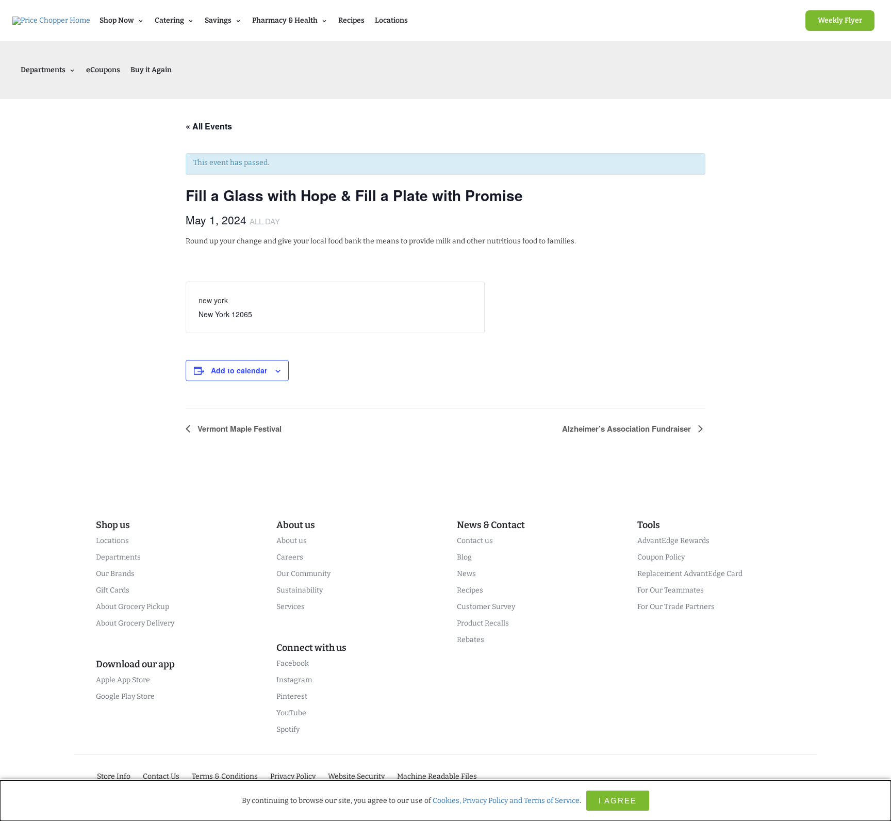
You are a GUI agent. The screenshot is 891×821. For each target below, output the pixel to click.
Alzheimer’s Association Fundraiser (627, 428)
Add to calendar (239, 370)
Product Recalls (483, 623)
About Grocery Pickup (132, 606)
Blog (464, 557)
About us (291, 540)
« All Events (209, 126)
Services (290, 606)
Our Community (303, 573)
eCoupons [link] (103, 69)
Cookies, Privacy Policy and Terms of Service (506, 800)
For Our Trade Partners (676, 606)
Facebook (292, 663)
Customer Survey (486, 606)
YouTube (291, 713)
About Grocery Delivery (135, 623)
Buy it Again (151, 69)
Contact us (475, 540)
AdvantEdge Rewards (673, 540)
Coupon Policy (661, 557)
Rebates (470, 639)
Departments (118, 557)
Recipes (351, 20)
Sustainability (299, 590)
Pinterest (291, 696)
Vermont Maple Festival (238, 428)
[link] (839, 20)
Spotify (288, 729)
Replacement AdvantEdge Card (689, 573)
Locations (391, 20)
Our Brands (115, 573)
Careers (289, 557)
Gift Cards (112, 590)
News (466, 573)
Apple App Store (123, 680)
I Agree (618, 800)
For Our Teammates (670, 590)
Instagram (294, 680)
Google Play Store (125, 696)
